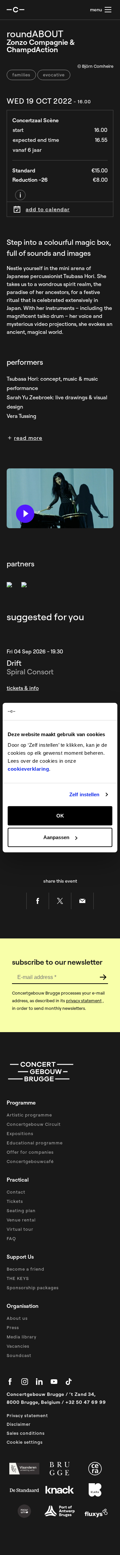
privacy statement (84, 1000)
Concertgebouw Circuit (34, 1124)
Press (13, 1327)
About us (17, 1318)
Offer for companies (30, 1152)
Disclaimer (19, 1424)
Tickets (15, 1201)
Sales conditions (26, 1433)
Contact (16, 1192)
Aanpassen (56, 837)
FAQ (11, 1238)
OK (60, 815)
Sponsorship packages (33, 1287)
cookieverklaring (28, 768)
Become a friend (25, 1269)
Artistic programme (29, 1115)
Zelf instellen (84, 794)
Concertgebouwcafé (30, 1161)
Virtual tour (20, 1229)
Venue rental (21, 1219)
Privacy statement (27, 1415)
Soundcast (19, 1355)
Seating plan (21, 1210)
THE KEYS (18, 1278)
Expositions (20, 1133)
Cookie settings (25, 1442)
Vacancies (18, 1346)
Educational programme (35, 1142)
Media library (21, 1336)
